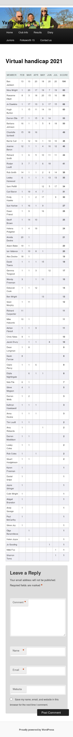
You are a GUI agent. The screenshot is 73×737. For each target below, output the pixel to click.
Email (18, 670)
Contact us (46, 40)
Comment (19, 602)
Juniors (10, 40)
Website (17, 689)
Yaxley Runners (19, 22)
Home (9, 32)
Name (18, 650)
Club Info (23, 32)
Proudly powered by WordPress (36, 729)
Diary (50, 32)
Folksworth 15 (27, 40)
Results (38, 32)
